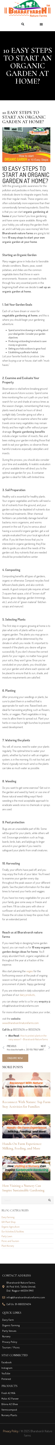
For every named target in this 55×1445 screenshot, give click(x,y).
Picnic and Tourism (10, 1241)
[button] (22, 24)
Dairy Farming (8, 1217)
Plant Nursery (8, 1245)
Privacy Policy (10, 1431)
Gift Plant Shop (9, 1221)
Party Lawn (7, 1236)
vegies (29, 971)
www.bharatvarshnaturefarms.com (20, 1023)
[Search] (49, 1200)
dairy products (27, 994)
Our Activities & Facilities (13, 1231)
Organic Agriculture (10, 1226)
